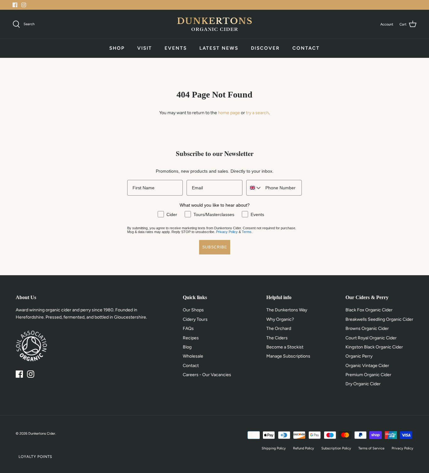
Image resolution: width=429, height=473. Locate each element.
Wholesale (193, 356)
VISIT (144, 48)
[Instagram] (23, 5)
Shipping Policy (274, 448)
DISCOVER (265, 48)
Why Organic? (280, 319)
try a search (257, 112)
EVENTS (176, 48)
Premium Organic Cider (368, 374)
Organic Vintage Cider (367, 365)
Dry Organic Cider (363, 384)
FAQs (188, 328)
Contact (191, 365)
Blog (187, 347)
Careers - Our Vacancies (207, 374)
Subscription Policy (336, 448)
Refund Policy (303, 448)
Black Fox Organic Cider (369, 310)
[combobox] (254, 187)
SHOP (117, 48)
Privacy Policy (227, 232)
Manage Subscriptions (288, 356)
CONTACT (306, 48)
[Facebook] (15, 5)
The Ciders (277, 338)
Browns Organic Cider (367, 328)
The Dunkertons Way (286, 310)
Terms (247, 232)
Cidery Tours (195, 319)
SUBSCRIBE (214, 247)
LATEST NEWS (218, 48)
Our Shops (193, 310)
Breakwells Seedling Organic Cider (379, 319)
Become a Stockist (284, 347)
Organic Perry (358, 356)
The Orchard (278, 328)
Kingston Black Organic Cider (374, 347)
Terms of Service (371, 448)
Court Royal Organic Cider (371, 338)
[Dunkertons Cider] (214, 24)
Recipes (191, 338)
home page (229, 112)
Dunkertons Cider (41, 433)
